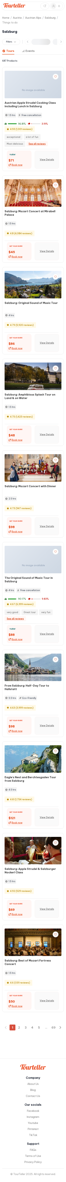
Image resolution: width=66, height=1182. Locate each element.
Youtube (33, 1123)
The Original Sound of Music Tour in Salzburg (29, 579)
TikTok (33, 1135)
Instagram (33, 1117)
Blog (33, 1090)
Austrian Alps (33, 17)
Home (5, 17)
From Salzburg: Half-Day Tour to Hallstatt (27, 687)
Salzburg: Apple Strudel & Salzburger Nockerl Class (30, 870)
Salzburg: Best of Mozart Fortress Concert (28, 962)
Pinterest (33, 1129)
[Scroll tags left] (28, 42)
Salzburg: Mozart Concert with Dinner (30, 486)
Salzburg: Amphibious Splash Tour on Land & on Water (30, 396)
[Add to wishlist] (55, 77)
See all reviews (37, 143)
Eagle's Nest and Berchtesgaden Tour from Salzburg (30, 779)
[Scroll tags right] (61, 42)
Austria (17, 17)
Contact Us (33, 1096)
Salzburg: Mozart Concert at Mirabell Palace (30, 213)
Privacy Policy (33, 1162)
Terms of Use (33, 1156)
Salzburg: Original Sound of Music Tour (31, 303)
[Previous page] (6, 1027)
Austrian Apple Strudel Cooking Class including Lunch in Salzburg (30, 104)
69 (54, 1027)
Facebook (33, 1111)
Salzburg (50, 17)
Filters (9, 42)
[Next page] (60, 1027)
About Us (33, 1084)
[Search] (44, 6)
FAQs (33, 1150)
